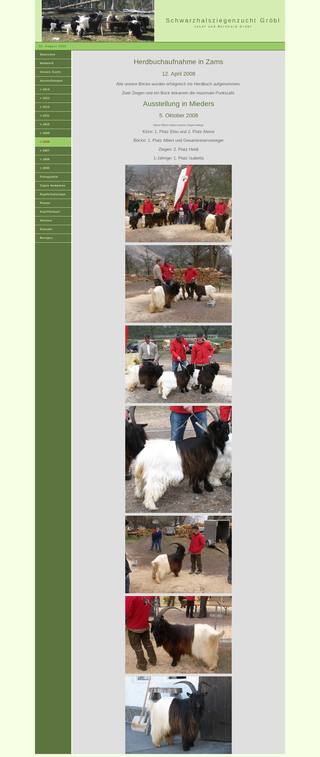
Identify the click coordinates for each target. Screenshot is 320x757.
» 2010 (45, 124)
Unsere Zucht (50, 71)
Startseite (47, 54)
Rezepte (46, 237)
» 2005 (45, 167)
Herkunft (47, 63)
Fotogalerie (49, 176)
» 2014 (45, 89)
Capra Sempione (53, 185)
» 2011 (45, 115)
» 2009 (45, 133)
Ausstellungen (51, 80)
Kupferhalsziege (53, 194)
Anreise (46, 220)
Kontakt (46, 229)
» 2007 (45, 150)
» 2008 (45, 141)
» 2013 (45, 98)
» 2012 (45, 106)
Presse (45, 202)
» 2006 (45, 159)
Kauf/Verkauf (50, 211)
